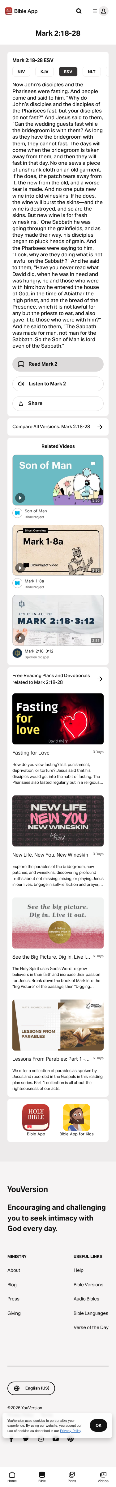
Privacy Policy (70, 1430)
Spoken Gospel (37, 657)
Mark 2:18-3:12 (44, 650)
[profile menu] (99, 11)
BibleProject (34, 517)
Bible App (36, 1133)
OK (98, 1425)
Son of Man (41, 510)
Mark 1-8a (40, 580)
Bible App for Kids (76, 1133)
